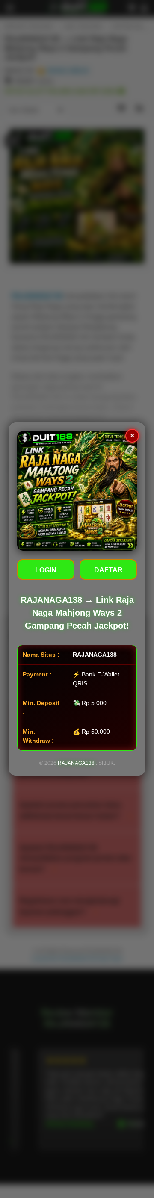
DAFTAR (108, 570)
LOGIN (45, 570)
